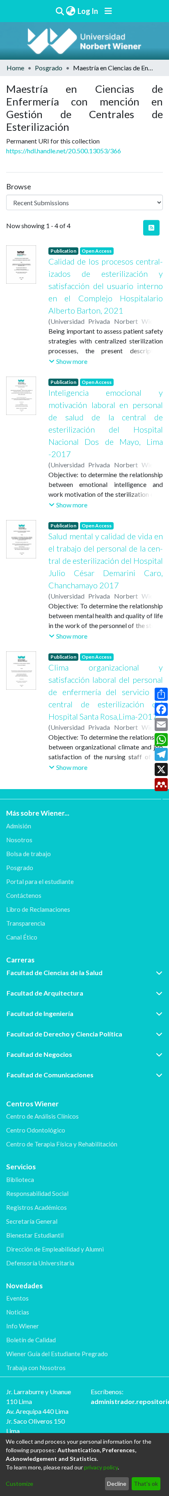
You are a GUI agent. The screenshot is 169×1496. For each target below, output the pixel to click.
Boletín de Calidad (31, 1339)
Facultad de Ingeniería (40, 1013)
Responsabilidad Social (37, 1193)
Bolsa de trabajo (28, 853)
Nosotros (19, 839)
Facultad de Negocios (39, 1054)
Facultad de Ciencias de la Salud (55, 972)
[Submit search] (60, 11)
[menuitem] (70, 11)
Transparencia (25, 923)
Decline (116, 1483)
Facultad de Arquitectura (45, 993)
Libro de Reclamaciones (38, 909)
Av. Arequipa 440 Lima (37, 1411)
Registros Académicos (36, 1207)
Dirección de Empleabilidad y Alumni (55, 1249)
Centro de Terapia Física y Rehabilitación (61, 1144)
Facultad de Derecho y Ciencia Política (64, 1034)
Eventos (17, 1298)
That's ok (146, 1483)
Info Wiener (22, 1326)
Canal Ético (21, 937)
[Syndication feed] (151, 228)
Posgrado (48, 68)
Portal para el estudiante (40, 881)
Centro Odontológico (35, 1130)
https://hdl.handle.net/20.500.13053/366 (63, 151)
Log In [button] (88, 11)
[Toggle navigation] (108, 11)
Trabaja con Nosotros (36, 1367)
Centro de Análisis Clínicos (42, 1116)
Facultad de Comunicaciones (50, 1075)
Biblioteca (20, 1179)
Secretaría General (31, 1221)
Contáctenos (23, 895)
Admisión (18, 826)
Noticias (17, 1312)
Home (15, 68)
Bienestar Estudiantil (35, 1235)
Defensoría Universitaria (40, 1263)
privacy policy (101, 1467)
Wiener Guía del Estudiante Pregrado (57, 1353)
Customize (19, 1483)
